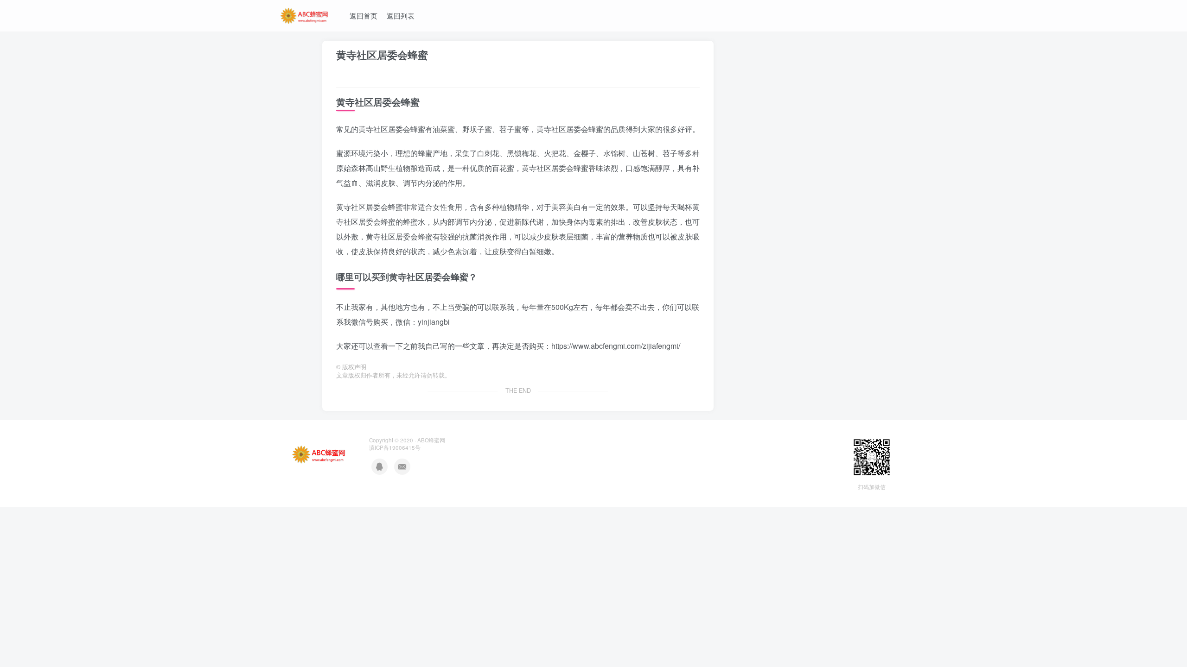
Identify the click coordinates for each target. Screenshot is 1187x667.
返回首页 (363, 15)
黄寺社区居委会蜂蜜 (382, 54)
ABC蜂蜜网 (431, 440)
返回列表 (401, 15)
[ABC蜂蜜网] (304, 14)
